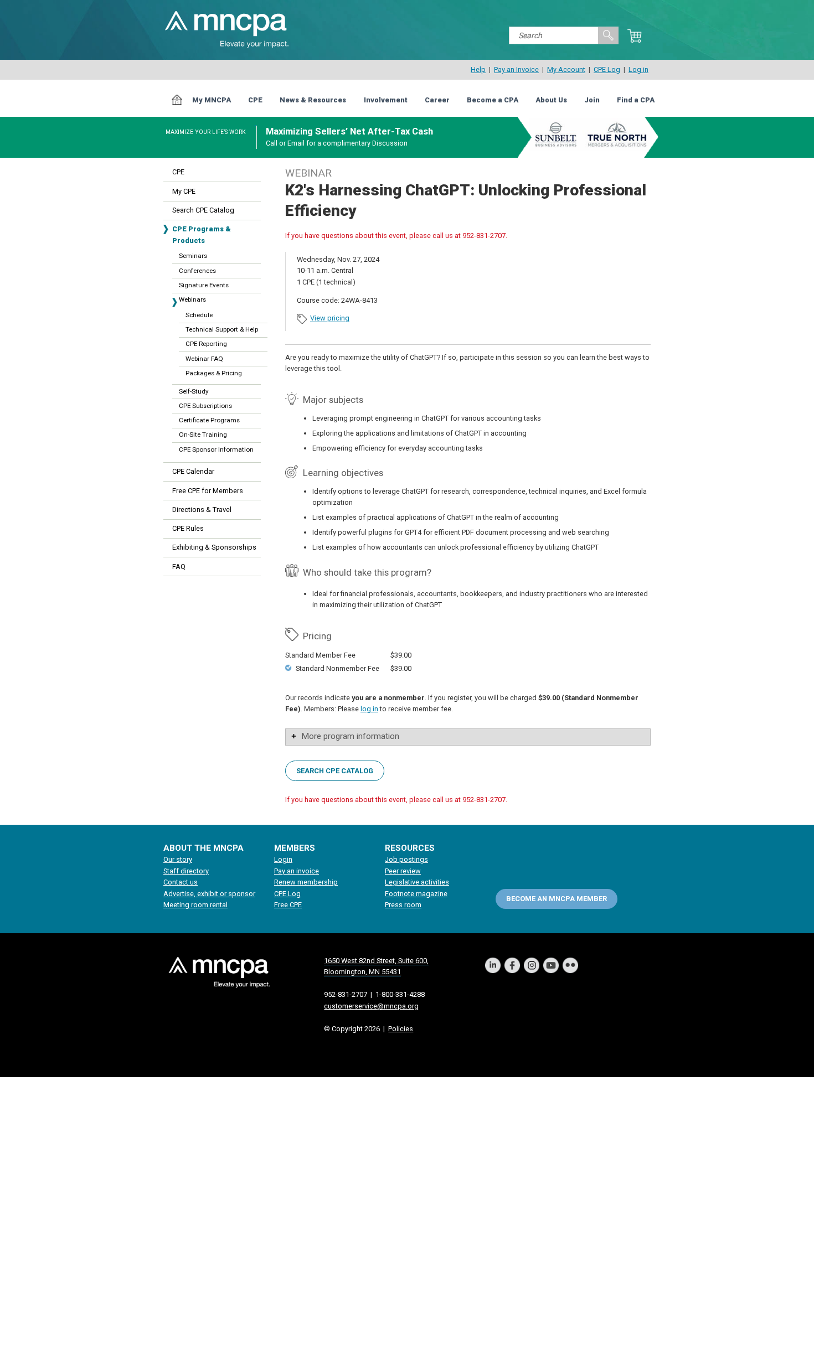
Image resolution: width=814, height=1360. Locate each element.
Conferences (197, 271)
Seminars (193, 256)
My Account (566, 69)
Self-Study (193, 391)
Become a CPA (492, 100)
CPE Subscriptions (205, 406)
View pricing (329, 318)
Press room (403, 905)
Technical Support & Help (222, 329)
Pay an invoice (296, 871)
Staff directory (186, 871)
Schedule (199, 315)
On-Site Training (203, 434)
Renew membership (306, 882)
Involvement (386, 100)
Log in (638, 69)
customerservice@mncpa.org (371, 1006)
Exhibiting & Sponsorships (214, 547)
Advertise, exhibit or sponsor (209, 894)
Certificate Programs (209, 420)
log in (369, 709)
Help (478, 69)
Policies (400, 1029)
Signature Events (204, 285)
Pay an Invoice (516, 69)
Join (592, 100)
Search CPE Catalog (203, 210)
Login (283, 859)
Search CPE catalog (334, 771)
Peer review (403, 871)
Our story (177, 859)
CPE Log (607, 69)
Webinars (192, 299)
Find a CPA (636, 100)
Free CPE (288, 905)
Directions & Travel (201, 509)
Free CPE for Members (207, 491)
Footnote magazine (416, 894)
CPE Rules (188, 528)
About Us (551, 100)
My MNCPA (211, 100)
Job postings (406, 859)
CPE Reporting (206, 344)
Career (437, 100)
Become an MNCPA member (556, 898)
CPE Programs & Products (201, 234)
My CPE (183, 191)
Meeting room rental (195, 905)
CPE (255, 100)
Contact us (180, 882)
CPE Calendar (193, 471)
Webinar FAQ (204, 359)
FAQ (179, 566)
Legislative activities (417, 882)
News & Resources (313, 100)
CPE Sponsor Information (216, 449)
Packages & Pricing (214, 373)
